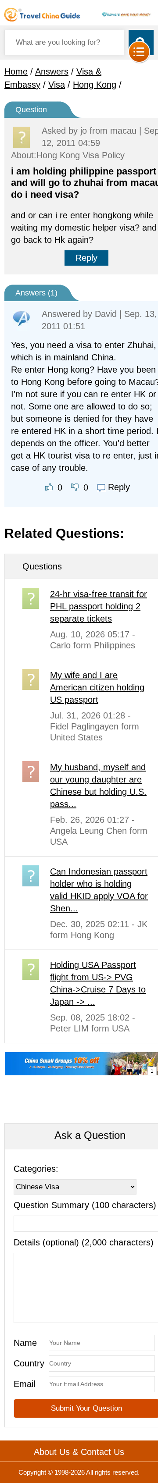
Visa (56, 84)
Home (16, 71)
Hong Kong (94, 84)
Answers (51, 71)
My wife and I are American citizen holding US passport (97, 687)
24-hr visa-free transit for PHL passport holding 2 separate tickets (98, 606)
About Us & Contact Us (79, 1452)
